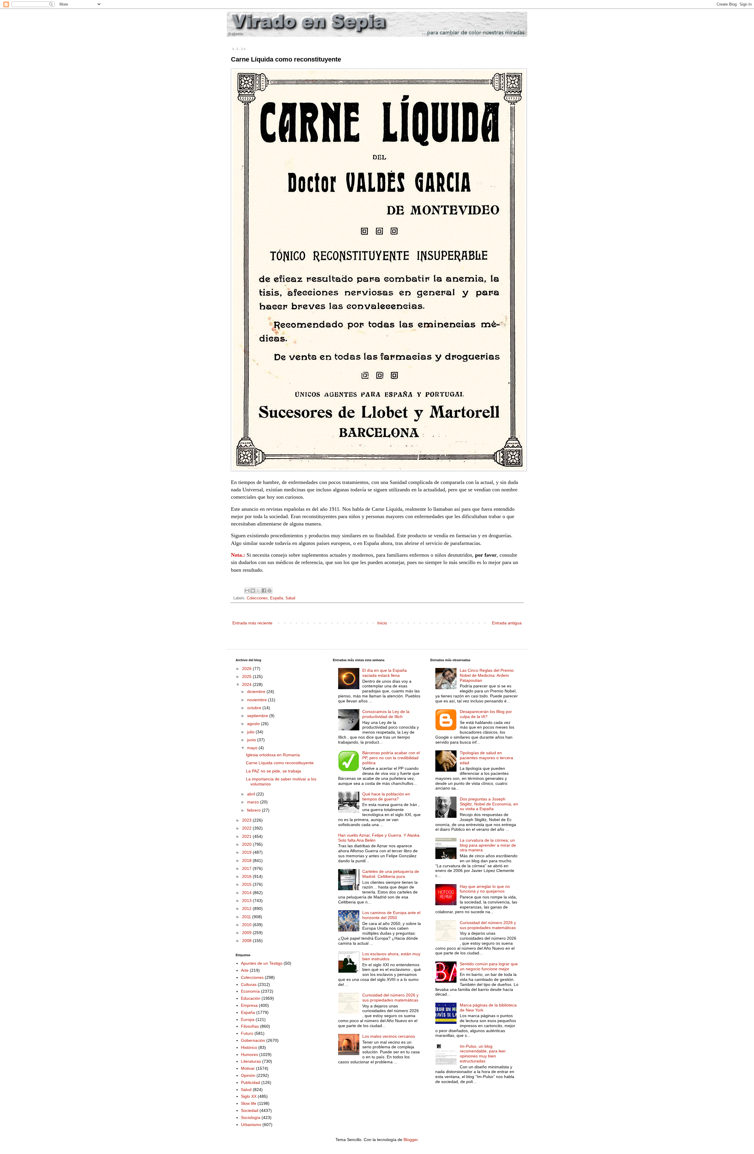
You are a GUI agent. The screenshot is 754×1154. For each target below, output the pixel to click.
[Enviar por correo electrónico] (247, 590)
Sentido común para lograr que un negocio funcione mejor (489, 966)
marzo (253, 802)
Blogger (411, 1139)
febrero (254, 810)
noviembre (257, 699)
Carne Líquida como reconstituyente (280, 762)
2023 (247, 820)
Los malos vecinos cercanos (388, 1036)
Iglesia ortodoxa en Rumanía (273, 754)
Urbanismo (251, 1124)
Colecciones (257, 598)
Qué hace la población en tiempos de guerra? (386, 796)
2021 (247, 836)
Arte (245, 970)
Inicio (382, 623)
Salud (290, 598)
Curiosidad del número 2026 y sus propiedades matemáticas (390, 997)
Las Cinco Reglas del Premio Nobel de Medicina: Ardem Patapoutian (487, 675)
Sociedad (249, 1110)
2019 (247, 852)
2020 (247, 844)
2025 (247, 676)
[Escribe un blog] (253, 590)
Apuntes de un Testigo (261, 963)
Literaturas (251, 1061)
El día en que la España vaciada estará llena (384, 673)
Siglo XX (249, 1096)
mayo (253, 747)
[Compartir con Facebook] (264, 590)
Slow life (248, 1103)
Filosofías (250, 1026)
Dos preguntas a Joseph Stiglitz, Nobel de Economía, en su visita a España (489, 804)
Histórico (249, 1047)
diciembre (257, 691)
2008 (247, 940)
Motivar (248, 1068)
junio (252, 739)
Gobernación (253, 1040)
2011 (247, 916)
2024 (247, 684)
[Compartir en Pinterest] (269, 590)
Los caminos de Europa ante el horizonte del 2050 (391, 915)
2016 (247, 876)
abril (251, 794)
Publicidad (250, 1082)
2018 (247, 860)
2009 (247, 932)
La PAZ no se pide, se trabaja (273, 771)
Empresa (249, 1005)
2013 (247, 900)
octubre (254, 707)
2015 (247, 884)
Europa (247, 1019)
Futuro (247, 1033)
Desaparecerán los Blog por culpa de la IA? (486, 714)
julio (251, 731)
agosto (254, 723)
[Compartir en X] (258, 590)
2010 (247, 924)
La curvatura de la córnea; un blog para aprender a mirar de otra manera (488, 845)
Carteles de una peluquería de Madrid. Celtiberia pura (390, 874)
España (276, 598)
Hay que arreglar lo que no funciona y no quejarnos (485, 889)
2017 (247, 868)
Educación (250, 998)
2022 (247, 828)
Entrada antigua (507, 623)
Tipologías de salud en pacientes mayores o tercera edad (486, 757)
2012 (247, 908)
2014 (247, 892)
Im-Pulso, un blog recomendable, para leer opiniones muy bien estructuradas (483, 1053)
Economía (250, 991)
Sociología (250, 1117)
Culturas (249, 984)
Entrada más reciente (252, 623)
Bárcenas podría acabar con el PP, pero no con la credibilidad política (391, 757)
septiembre (258, 715)
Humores (249, 1054)
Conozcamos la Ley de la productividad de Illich (385, 714)
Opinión (248, 1075)
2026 (247, 668)
